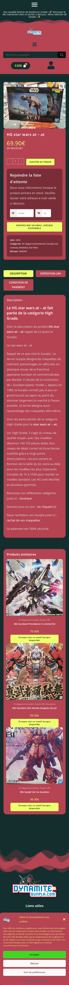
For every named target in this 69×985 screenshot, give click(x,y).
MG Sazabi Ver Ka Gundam (34, 792)
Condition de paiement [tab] (18, 285)
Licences (14, 247)
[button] (64, 919)
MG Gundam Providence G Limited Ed (34, 623)
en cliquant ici (46, 507)
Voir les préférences (34, 972)
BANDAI (23, 251)
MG (48, 620)
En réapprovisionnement (34, 243)
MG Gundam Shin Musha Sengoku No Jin (34, 708)
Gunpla (50, 243)
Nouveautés (50, 704)
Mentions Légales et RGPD (34, 980)
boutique (26, 498)
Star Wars (33, 247)
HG (56, 243)
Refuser (34, 963)
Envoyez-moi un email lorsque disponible (34, 227)
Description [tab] (18, 273)
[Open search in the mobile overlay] (34, 55)
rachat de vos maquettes (23, 520)
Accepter (34, 954)
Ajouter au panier (40, 162)
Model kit (23, 247)
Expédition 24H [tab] (50, 273)
